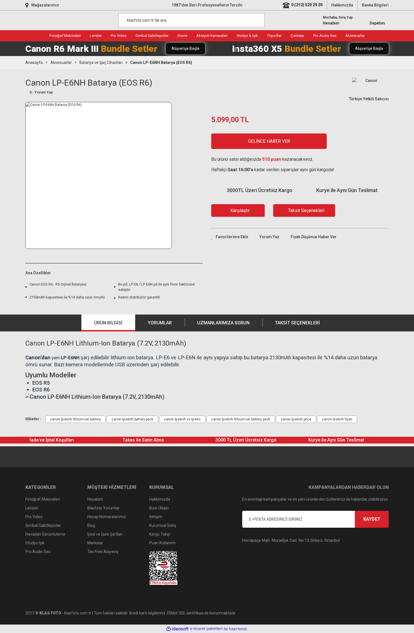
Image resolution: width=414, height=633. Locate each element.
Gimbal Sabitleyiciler (43, 525)
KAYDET (371, 519)
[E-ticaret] (206, 628)
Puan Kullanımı (162, 543)
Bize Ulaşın (159, 508)
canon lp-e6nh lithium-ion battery (75, 419)
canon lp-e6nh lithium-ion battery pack (240, 419)
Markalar (95, 543)
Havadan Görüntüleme (45, 534)
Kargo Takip (159, 534)
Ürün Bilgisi (108, 323)
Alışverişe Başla (185, 48)
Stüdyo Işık (34, 543)
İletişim (155, 516)
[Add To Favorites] (229, 237)
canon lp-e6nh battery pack (132, 419)
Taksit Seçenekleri (297, 323)
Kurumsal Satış (162, 525)
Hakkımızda (342, 5)
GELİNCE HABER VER (269, 141)
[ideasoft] (177, 629)
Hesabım (95, 499)
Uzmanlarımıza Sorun (223, 323)
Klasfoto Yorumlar (103, 508)
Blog (91, 525)
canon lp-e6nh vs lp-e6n (182, 419)
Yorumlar (160, 323)
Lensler (31, 508)
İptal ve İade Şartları (105, 534)
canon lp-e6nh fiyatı (337, 419)
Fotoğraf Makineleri (42, 499)
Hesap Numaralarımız (106, 516)
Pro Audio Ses (37, 551)
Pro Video (34, 516)
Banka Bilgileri (375, 5)
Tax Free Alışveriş (102, 551)
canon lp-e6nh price (296, 419)
